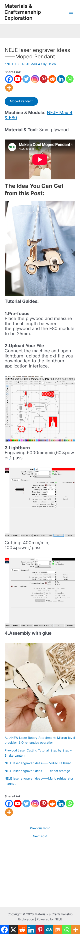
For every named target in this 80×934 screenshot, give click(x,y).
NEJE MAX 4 (31, 64)
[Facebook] (9, 79)
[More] (9, 88)
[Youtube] (18, 79)
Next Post (40, 836)
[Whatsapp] (70, 79)
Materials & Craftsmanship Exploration (22, 12)
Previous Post (40, 828)
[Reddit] (52, 79)
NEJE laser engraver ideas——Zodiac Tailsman (38, 763)
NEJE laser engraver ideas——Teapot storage (37, 771)
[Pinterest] (44, 79)
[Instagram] (35, 79)
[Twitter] (26, 79)
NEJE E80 (13, 64)
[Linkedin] (61, 79)
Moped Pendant (21, 101)
